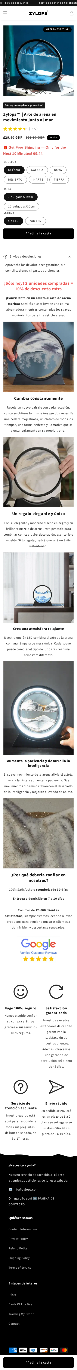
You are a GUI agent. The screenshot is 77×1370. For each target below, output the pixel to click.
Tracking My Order (21, 1314)
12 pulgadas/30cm (21, 206)
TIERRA (59, 180)
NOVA (58, 170)
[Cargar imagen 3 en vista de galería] (36, 93)
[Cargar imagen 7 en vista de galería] (50, 93)
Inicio (12, 1295)
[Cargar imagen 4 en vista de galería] (41, 93)
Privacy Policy (18, 1239)
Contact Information (23, 1229)
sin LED (13, 221)
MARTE (38, 180)
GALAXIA (37, 170)
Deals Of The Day (20, 1304)
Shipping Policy (19, 1258)
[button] (5, 13)
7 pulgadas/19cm (20, 197)
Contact (14, 1324)
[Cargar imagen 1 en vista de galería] (26, 93)
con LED (35, 221)
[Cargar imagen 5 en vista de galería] (45, 93)
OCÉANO (14, 170)
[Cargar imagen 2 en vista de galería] (31, 93)
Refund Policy (18, 1248)
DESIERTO (15, 180)
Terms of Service (20, 1268)
